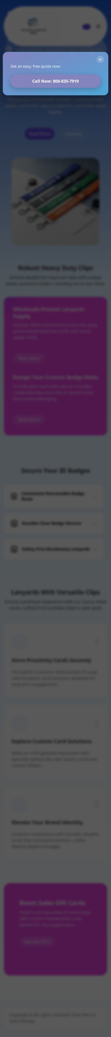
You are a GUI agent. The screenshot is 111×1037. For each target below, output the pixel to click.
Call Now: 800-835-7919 (55, 81)
